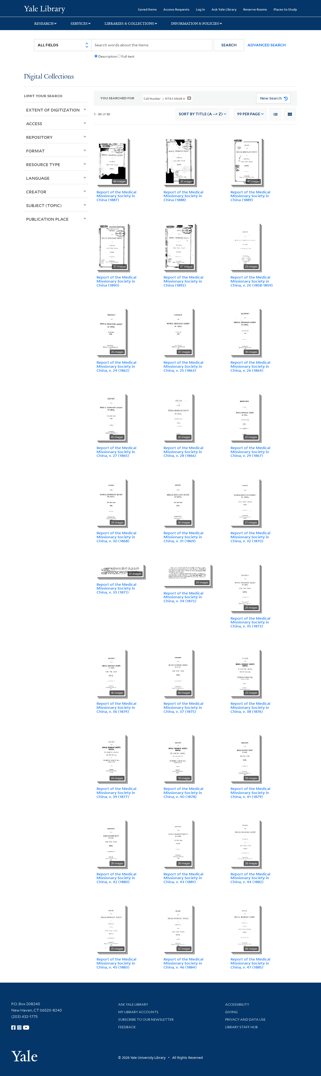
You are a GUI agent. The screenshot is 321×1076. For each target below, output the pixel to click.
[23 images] (245, 246)
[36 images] (111, 672)
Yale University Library (44, 9)
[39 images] (179, 160)
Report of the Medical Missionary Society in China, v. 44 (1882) (250, 878)
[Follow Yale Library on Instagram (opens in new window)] (19, 1027)
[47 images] (179, 246)
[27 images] (245, 501)
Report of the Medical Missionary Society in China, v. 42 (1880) (116, 878)
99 (248, 114)
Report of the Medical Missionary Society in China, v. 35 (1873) (250, 622)
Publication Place (47, 219)
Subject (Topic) (44, 205)
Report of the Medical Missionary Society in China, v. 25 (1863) (183, 366)
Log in (200, 9)
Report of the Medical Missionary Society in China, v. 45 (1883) (116, 963)
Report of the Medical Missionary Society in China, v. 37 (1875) (183, 707)
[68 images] (245, 928)
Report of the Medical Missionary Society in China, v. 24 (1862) (116, 366)
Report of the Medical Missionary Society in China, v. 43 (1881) (183, 878)
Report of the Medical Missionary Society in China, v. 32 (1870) (250, 536)
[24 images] (111, 757)
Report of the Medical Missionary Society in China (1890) (116, 281)
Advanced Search (266, 45)
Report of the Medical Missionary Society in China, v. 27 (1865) (116, 451)
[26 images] (111, 331)
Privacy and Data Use (245, 1019)
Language (38, 178)
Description (107, 56)
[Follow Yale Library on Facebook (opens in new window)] (13, 1027)
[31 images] (178, 331)
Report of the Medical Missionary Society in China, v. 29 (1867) (250, 451)
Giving (231, 1012)
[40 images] (246, 160)
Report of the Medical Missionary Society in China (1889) (250, 196)
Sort (201, 114)
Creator (36, 192)
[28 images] (111, 842)
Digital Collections (49, 76)
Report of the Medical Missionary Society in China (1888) (183, 196)
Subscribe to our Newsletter (146, 1019)
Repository (39, 137)
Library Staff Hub (241, 1027)
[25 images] (245, 416)
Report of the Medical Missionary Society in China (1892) (183, 281)
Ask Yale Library (224, 9)
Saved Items (147, 9)
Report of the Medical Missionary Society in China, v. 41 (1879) (250, 792)
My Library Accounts (138, 1012)
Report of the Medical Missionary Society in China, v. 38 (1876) (250, 707)
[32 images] (112, 246)
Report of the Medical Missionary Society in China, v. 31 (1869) (183, 536)
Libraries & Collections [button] (129, 23)
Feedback (127, 1027)
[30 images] (245, 331)
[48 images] (112, 160)
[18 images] (178, 757)
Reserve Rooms (255, 9)
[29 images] (187, 574)
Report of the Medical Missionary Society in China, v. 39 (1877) (116, 792)
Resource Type (43, 164)
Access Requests (176, 9)
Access (34, 123)
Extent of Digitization (53, 110)
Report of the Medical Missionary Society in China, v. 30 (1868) (116, 536)
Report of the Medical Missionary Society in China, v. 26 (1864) (250, 366)
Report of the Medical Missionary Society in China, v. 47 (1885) (250, 963)
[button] (229, 45)
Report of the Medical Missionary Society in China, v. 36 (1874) (116, 707)
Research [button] (44, 23)
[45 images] (111, 416)
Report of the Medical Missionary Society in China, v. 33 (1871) (116, 588)
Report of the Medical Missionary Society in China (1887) (116, 196)
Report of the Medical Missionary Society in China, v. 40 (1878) (183, 792)
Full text (127, 56)
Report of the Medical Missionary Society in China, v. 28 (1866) (183, 451)
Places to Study (285, 9)
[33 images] (111, 501)
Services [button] (79, 23)
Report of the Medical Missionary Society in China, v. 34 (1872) (183, 597)
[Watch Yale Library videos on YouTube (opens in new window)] (26, 1027)
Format (35, 151)
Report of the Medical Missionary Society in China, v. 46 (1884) (183, 963)
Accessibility (237, 1004)
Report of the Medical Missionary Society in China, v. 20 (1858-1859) (252, 281)
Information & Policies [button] (195, 23)
